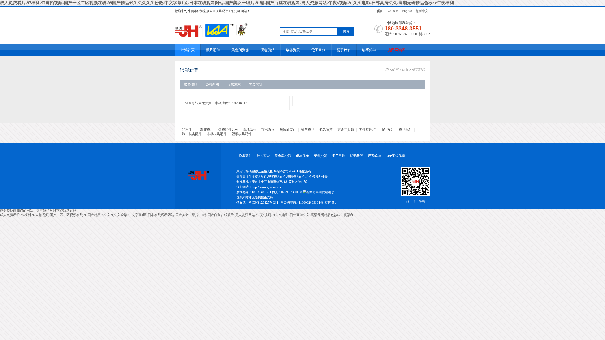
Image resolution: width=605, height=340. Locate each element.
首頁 (405, 70)
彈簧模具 (307, 130)
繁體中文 (422, 11)
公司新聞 (212, 84)
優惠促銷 (267, 50)
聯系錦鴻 (369, 50)
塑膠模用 (206, 130)
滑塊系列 (249, 130)
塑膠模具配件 (241, 134)
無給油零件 (288, 130)
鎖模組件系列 (228, 130)
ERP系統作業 (395, 156)
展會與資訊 (240, 50)
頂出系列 (268, 130)
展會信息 (190, 84)
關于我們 (344, 50)
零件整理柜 (367, 130)
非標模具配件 (217, 134)
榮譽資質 (293, 50)
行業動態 (234, 84)
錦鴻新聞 (189, 69)
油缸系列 (387, 130)
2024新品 (188, 130)
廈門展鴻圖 (396, 50)
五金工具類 (345, 130)
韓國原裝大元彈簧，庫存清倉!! (207, 103)
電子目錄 (318, 50)
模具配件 (213, 50)
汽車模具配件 (192, 134)
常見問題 (255, 84)
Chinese (393, 11)
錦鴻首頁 (188, 50)
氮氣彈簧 (326, 130)
